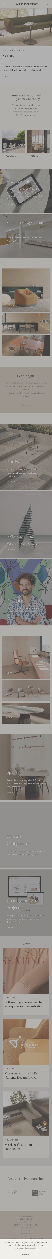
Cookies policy (31, 1248)
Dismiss (25, 1254)
